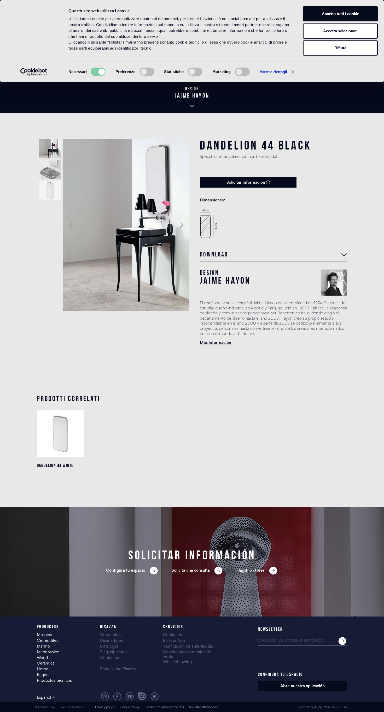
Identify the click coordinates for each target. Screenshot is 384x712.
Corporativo (111, 635)
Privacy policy (105, 707)
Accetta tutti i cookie (340, 13)
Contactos (109, 658)
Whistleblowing (177, 662)
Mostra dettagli (273, 72)
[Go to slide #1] (50, 148)
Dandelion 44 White (55, 465)
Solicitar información (246, 182)
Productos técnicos (54, 681)
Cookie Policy (129, 707)
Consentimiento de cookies (164, 707)
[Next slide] (181, 225)
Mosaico (44, 635)
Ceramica (46, 663)
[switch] (146, 72)
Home (42, 669)
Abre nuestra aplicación (302, 686)
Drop (318, 707)
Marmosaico (48, 652)
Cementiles (47, 641)
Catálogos (109, 646)
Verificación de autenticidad (188, 646)
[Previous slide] (71, 225)
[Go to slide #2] (50, 169)
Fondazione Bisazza (118, 669)
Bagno (43, 675)
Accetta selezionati (340, 31)
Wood (42, 658)
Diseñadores (111, 641)
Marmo (43, 646)
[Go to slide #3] (50, 190)
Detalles (60, 486)
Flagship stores (113, 652)
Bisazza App (174, 641)
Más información (215, 343)
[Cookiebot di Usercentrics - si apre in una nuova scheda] (34, 72)
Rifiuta (340, 48)
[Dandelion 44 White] (60, 433)
